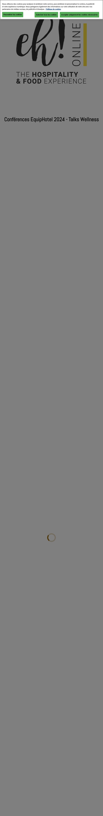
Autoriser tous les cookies (46, 15)
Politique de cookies (53, 9)
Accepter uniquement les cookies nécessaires (79, 15)
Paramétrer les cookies (12, 15)
